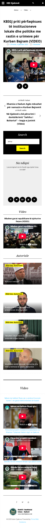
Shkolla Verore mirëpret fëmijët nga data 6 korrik (22, 462)
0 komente (36, 44)
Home (16, 10)
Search (22, 148)
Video (26, 10)
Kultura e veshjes (12, 281)
